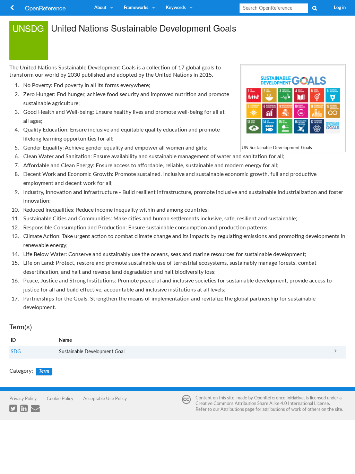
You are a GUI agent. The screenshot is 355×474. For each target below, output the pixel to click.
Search (314, 8)
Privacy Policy (23, 399)
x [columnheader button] (335, 340)
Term (44, 371)
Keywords (176, 8)
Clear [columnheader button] (283, 340)
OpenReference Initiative (279, 398)
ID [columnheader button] (13, 340)
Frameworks (136, 8)
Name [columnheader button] (65, 340)
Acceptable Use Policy (105, 399)
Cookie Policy (60, 399)
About (100, 8)
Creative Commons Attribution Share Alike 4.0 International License (262, 403)
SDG (16, 351)
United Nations (173, 75)
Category (20, 371)
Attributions (232, 409)
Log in (340, 8)
